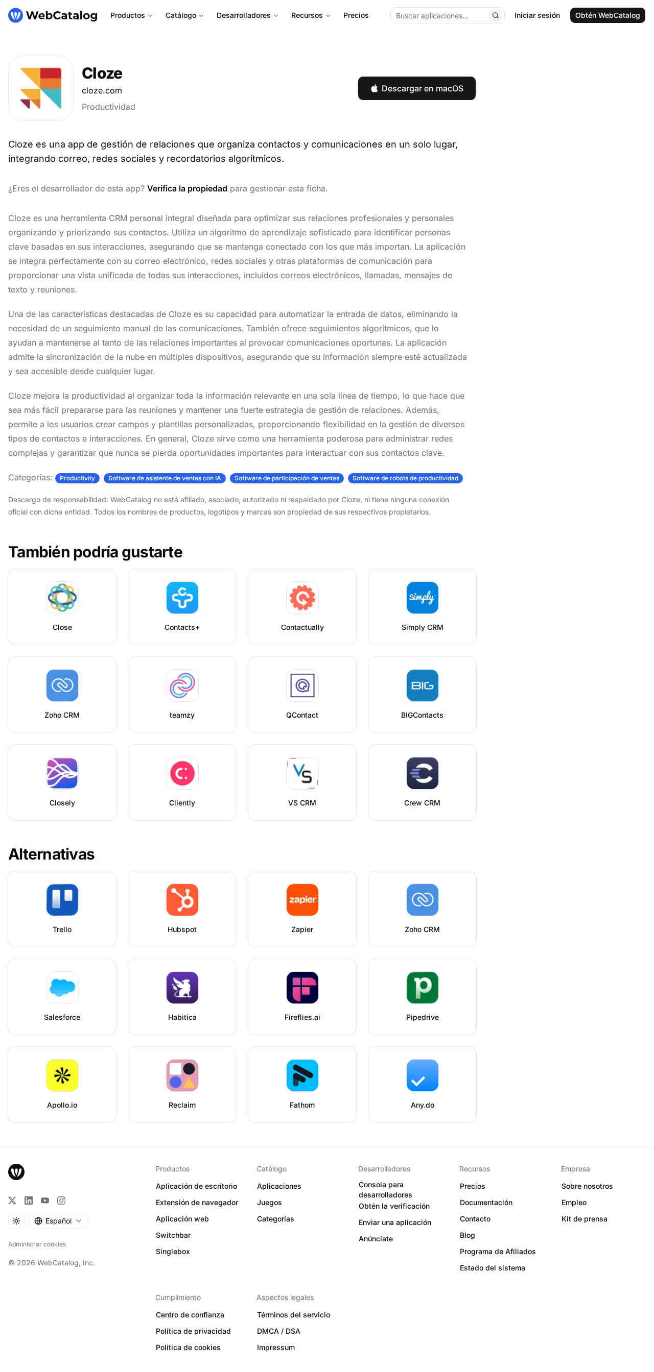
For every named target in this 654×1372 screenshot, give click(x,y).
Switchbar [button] (173, 1235)
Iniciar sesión (537, 15)
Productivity (77, 478)
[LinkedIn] (29, 1200)
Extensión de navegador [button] (197, 1202)
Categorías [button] (275, 1218)
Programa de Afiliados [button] (498, 1251)
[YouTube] (45, 1200)
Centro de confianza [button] (190, 1314)
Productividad (108, 107)
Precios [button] (472, 1186)
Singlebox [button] (173, 1251)
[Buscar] (495, 15)
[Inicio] (52, 15)
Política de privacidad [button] (193, 1331)
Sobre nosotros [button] (587, 1186)
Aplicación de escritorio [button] (196, 1186)
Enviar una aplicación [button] (395, 1222)
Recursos (307, 15)
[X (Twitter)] (12, 1200)
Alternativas (51, 854)
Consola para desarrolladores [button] (385, 1190)
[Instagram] (61, 1200)
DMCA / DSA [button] (278, 1331)
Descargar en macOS (422, 88)
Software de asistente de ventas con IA (164, 478)
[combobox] (58, 1221)
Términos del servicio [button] (293, 1314)
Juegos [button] (269, 1202)
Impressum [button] (276, 1347)
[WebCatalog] (16, 1172)
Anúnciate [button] (376, 1238)
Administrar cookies (37, 1244)
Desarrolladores (244, 15)
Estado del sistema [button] (492, 1267)
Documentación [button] (486, 1202)
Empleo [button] (574, 1202)
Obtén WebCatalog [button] (607, 15)
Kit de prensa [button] (585, 1218)
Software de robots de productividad (405, 478)
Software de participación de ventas (287, 478)
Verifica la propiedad (187, 188)
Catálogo (181, 15)
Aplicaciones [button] (279, 1186)
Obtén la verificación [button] (394, 1206)
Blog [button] (467, 1235)
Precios (356, 15)
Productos (127, 15)
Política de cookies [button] (188, 1347)
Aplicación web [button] (182, 1218)
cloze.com (102, 90)
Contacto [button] (475, 1218)
